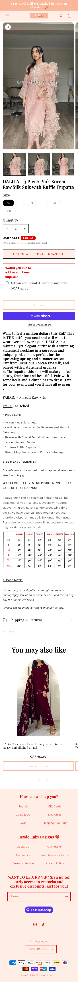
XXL (11, 211)
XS (10, 203)
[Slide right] (47, 780)
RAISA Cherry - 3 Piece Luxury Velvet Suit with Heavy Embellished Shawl (35, 745)
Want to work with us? (55, 855)
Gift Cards (54, 806)
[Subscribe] (66, 896)
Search (23, 806)
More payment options (39, 325)
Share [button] (10, 632)
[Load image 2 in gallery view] (39, 164)
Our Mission (54, 846)
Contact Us (23, 814)
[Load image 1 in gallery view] (15, 164)
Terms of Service (23, 863)
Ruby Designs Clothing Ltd (43, 975)
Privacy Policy (55, 863)
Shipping (21, 243)
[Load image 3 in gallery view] (63, 164)
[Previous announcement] (7, 5)
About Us (23, 846)
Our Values (23, 855)
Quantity (10, 220)
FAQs (23, 823)
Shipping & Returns (55, 823)
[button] (7, 16)
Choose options (38, 766)
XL (57, 203)
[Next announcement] (71, 5)
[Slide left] (31, 780)
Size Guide (55, 814)
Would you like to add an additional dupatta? (18, 272)
